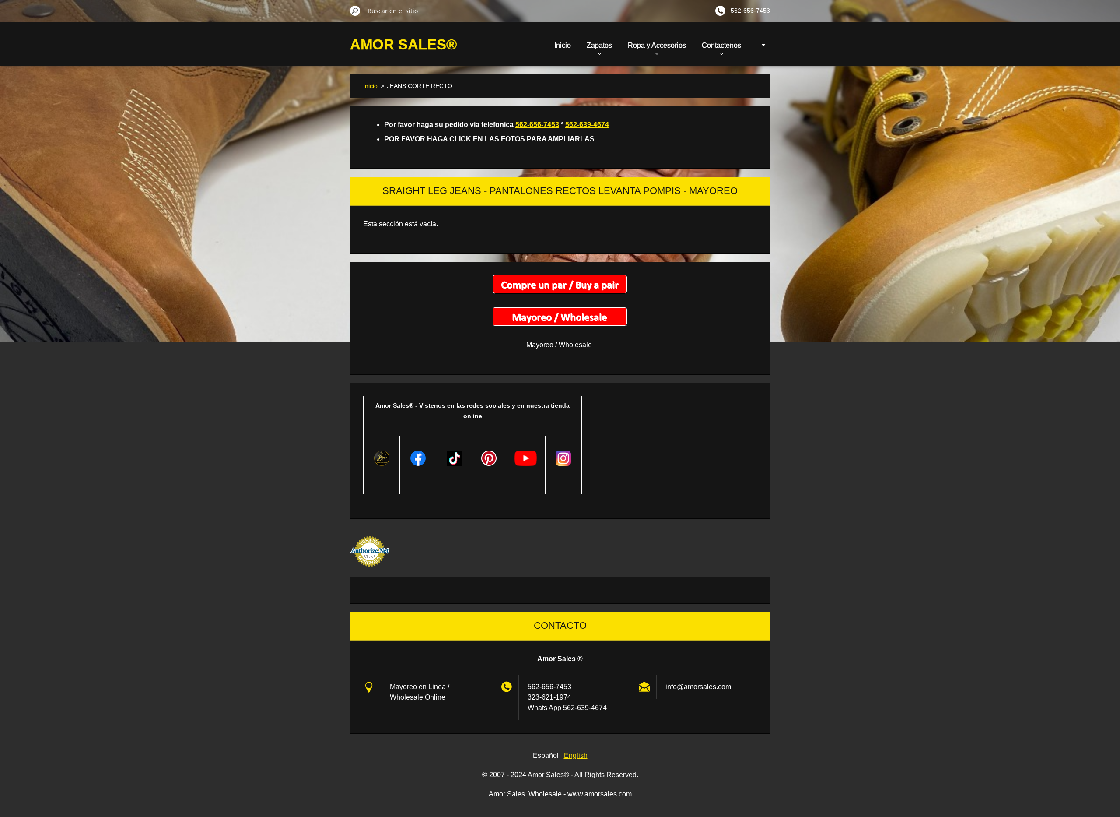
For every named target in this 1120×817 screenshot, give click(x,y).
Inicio (562, 45)
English (576, 755)
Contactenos (721, 45)
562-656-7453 (537, 124)
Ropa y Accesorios (657, 45)
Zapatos (599, 45)
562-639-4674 (587, 124)
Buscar (355, 10)
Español (546, 755)
